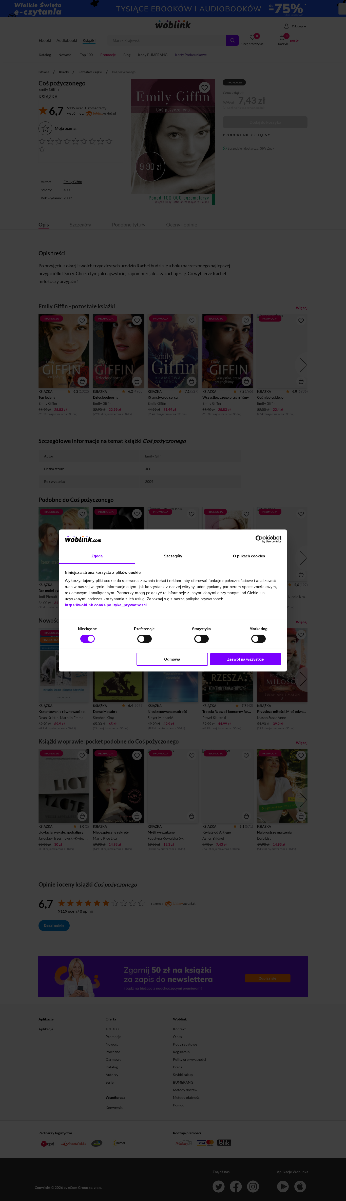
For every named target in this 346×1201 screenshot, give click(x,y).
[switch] (144, 639)
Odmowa (172, 659)
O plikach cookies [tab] (249, 556)
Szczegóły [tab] (173, 556)
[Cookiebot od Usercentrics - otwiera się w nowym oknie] (259, 539)
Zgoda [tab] (97, 556)
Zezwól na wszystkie (245, 659)
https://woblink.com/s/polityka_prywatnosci (106, 605)
